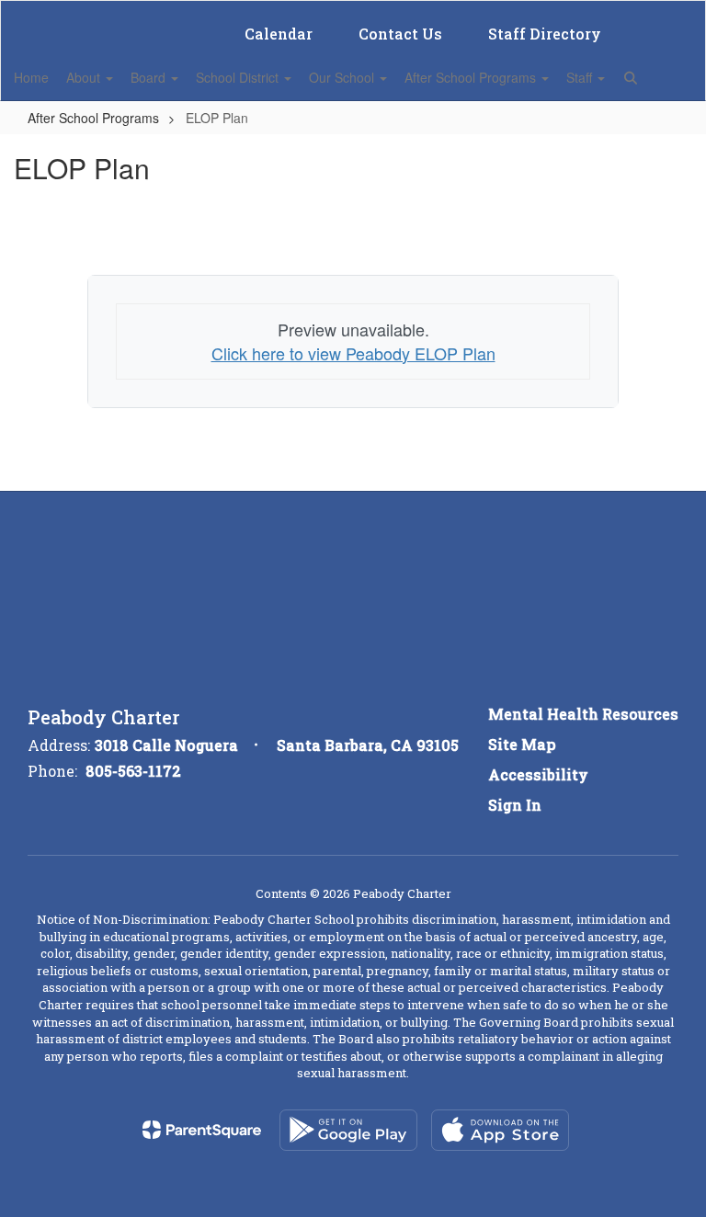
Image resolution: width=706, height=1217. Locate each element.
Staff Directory (544, 33)
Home (31, 77)
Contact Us (400, 33)
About (85, 77)
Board (150, 77)
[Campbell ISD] (353, 12)
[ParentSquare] (202, 1129)
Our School (343, 77)
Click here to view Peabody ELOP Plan (353, 353)
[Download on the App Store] (500, 1130)
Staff (581, 77)
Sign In (514, 804)
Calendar (279, 33)
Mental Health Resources (583, 713)
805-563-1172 (133, 770)
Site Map (522, 744)
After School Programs (472, 77)
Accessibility (538, 774)
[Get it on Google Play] (348, 1130)
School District (239, 77)
